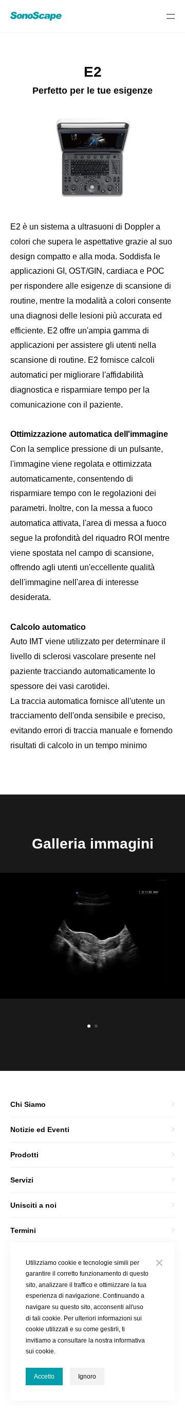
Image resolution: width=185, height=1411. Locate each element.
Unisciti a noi (33, 1205)
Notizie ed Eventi (39, 1129)
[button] (88, 1026)
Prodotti (24, 1155)
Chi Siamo (28, 1104)
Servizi (21, 1180)
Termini (23, 1230)
